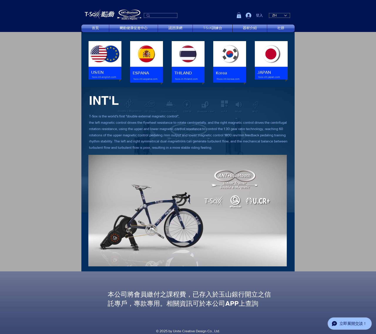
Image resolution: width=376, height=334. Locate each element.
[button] (239, 15)
